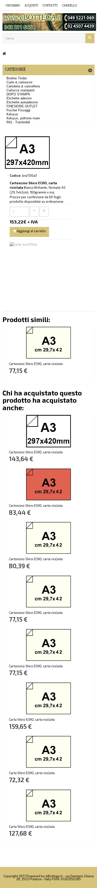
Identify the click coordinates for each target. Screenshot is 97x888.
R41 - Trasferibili (18, 122)
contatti (49, 5)
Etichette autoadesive (22, 102)
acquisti (31, 5)
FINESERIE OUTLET (22, 106)
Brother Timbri (16, 78)
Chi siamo (12, 5)
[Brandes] (48, 22)
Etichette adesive (19, 98)
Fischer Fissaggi (18, 110)
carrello (69, 5)
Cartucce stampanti (20, 90)
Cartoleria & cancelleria (23, 86)
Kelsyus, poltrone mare (23, 118)
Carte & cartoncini (19, 82)
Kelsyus (12, 114)
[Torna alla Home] (4, 53)
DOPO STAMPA (18, 94)
